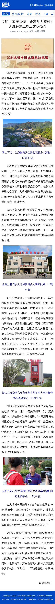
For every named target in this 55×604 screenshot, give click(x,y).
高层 (29, 13)
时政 (37, 13)
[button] (5, 65)
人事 (46, 13)
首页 (6, 13)
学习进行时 (18, 13)
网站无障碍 (48, 5)
